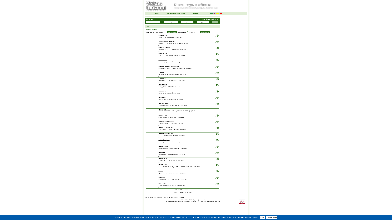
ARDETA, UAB (162, 109)
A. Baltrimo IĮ (162, 78)
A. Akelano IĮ (162, 72)
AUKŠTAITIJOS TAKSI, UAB (166, 127)
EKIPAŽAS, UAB (163, 53)
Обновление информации (170, 197)
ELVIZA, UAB (162, 183)
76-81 (188, 189)
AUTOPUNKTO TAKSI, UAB (166, 133)
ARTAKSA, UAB (163, 115)
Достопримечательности (176, 13)
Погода (196, 13)
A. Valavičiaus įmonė (164, 140)
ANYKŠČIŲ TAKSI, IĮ (164, 103)
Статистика (148, 197)
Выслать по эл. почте (186, 192)
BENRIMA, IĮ (162, 152)
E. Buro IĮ (161, 171)
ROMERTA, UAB (163, 35)
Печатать (176, 192)
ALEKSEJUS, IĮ (162, 97)
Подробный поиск (212, 19)
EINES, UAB (162, 177)
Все (203, 19)
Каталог (156, 13)
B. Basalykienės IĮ (163, 146)
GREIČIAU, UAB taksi (164, 47)
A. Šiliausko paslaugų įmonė (166, 121)
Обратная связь (157, 197)
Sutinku (262, 217)
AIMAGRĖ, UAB (163, 84)
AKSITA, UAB (162, 91)
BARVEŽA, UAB (163, 60)
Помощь (181, 197)
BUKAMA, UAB (163, 164)
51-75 (184, 189)
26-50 (180, 189)
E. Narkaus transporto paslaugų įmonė (169, 66)
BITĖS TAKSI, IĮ (163, 158)
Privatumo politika (272, 217)
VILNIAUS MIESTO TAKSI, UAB (167, 41)
